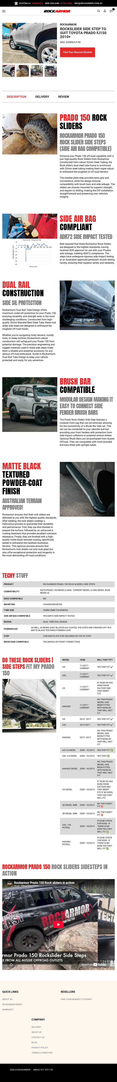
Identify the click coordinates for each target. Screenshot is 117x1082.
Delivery (36, 1027)
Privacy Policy (40, 1047)
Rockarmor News (12, 1004)
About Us (7, 999)
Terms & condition (42, 1053)
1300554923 (37, 3)
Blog (34, 1042)
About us (37, 1032)
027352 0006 (66, 3)
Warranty (8, 1009)
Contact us (38, 1037)
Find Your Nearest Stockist (77, 52)
